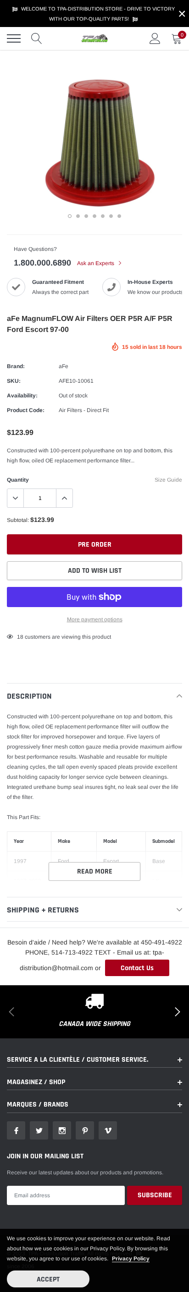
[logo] (94, 38)
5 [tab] (103, 216)
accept (48, 1279)
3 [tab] (86, 216)
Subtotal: (18, 520)
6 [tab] (111, 216)
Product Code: (25, 410)
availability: (22, 395)
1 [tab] (70, 216)
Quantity (18, 480)
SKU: (14, 381)
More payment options (94, 619)
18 (20, 637)
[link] (16, 1130)
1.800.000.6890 (42, 262)
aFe (63, 366)
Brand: (16, 366)
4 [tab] (94, 216)
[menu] (14, 38)
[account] (155, 38)
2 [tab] (78, 216)
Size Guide (168, 480)
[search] (36, 38)
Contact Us (137, 968)
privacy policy (131, 1258)
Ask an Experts (96, 263)
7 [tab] (119, 216)
